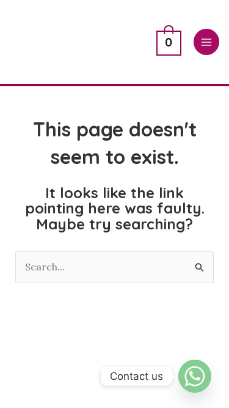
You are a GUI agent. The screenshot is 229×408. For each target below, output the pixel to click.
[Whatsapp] (194, 376)
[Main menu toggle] (206, 41)
